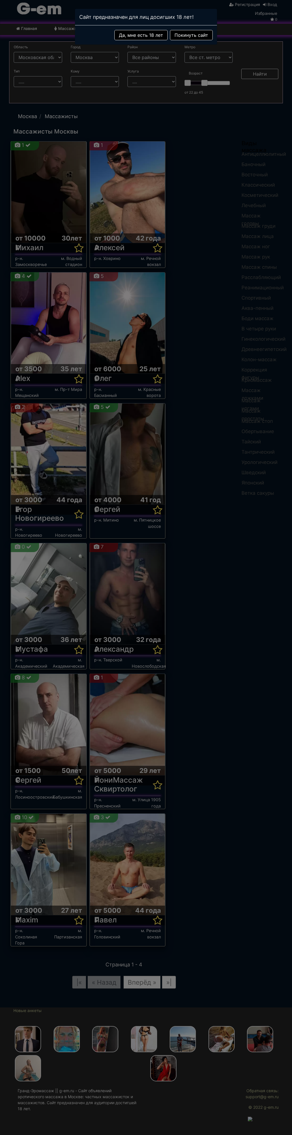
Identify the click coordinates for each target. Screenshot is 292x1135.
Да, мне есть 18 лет (141, 35)
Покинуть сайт (191, 35)
